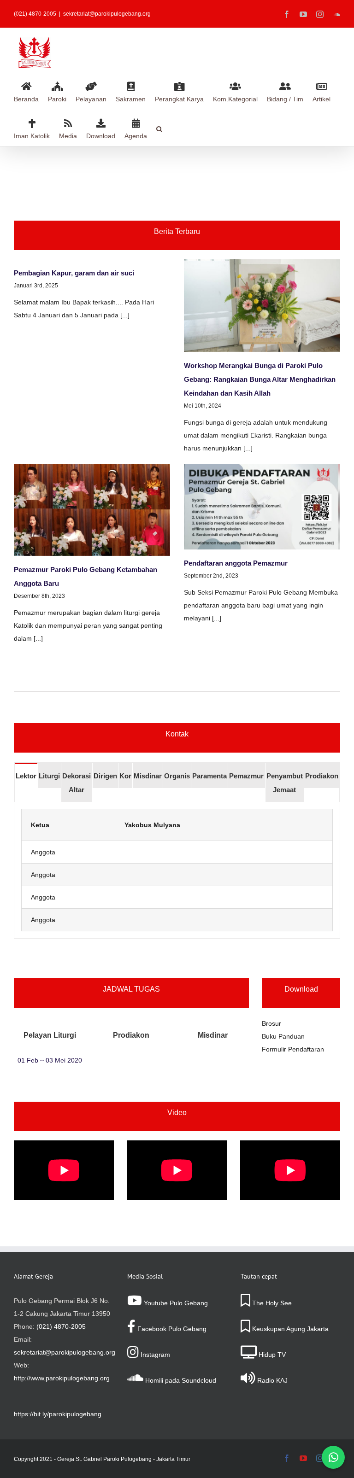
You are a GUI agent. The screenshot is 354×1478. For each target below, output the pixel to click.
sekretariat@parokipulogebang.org (107, 14)
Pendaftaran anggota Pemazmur (236, 563)
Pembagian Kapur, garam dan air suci (74, 273)
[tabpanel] (177, 870)
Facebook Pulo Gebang (171, 1328)
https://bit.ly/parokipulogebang (57, 1414)
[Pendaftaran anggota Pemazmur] (262, 506)
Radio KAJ (271, 1380)
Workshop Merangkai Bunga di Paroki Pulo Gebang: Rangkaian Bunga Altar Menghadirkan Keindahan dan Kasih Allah (260, 379)
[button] (159, 127)
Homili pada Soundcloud (179, 1380)
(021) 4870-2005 (61, 1326)
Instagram (154, 1354)
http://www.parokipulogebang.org (62, 1378)
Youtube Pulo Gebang (175, 1303)
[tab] (26, 775)
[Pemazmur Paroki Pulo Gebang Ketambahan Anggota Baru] (92, 510)
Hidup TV (271, 1354)
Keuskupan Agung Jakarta (289, 1328)
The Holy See (271, 1303)
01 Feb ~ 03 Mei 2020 (50, 1060)
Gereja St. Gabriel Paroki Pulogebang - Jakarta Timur (123, 1459)
